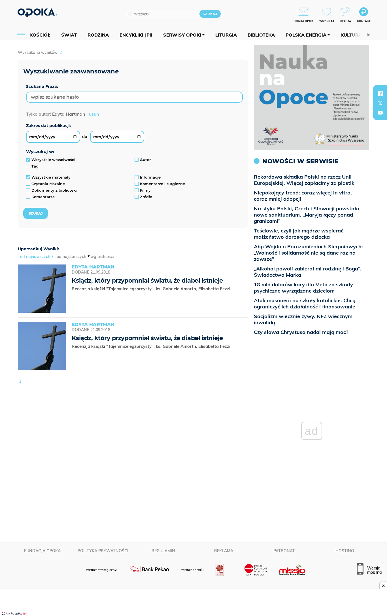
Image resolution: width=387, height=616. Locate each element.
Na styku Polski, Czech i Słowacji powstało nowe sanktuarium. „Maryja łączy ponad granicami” (306, 214)
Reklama (223, 550)
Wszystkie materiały (51, 177)
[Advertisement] (193, 603)
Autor (145, 159)
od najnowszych (35, 256)
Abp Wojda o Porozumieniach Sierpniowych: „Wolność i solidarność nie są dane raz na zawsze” (308, 252)
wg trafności (102, 256)
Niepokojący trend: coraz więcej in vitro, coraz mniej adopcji (303, 195)
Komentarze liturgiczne (162, 183)
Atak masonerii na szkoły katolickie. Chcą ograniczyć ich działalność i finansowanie (305, 303)
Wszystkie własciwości (53, 159)
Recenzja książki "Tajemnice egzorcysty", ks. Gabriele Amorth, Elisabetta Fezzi (151, 288)
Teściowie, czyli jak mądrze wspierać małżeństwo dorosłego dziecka (298, 233)
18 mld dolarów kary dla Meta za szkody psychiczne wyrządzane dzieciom (303, 287)
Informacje (150, 177)
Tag (35, 166)
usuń (94, 114)
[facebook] (380, 93)
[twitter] (380, 103)
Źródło (146, 196)
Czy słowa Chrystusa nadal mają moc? (301, 332)
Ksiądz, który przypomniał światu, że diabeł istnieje (147, 280)
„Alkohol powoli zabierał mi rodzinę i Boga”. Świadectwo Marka (308, 271)
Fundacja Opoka (42, 550)
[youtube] (380, 112)
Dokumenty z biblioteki (54, 190)
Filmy (145, 190)
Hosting (344, 550)
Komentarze (43, 196)
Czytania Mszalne (48, 183)
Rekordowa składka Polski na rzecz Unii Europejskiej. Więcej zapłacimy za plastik (304, 179)
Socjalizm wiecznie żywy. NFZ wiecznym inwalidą (303, 319)
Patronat (284, 550)
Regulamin (163, 550)
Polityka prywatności (103, 550)
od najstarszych (71, 256)
